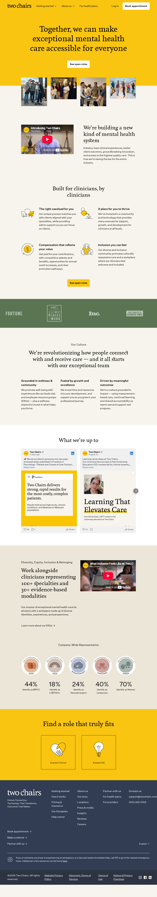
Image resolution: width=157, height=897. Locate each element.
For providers (110, 802)
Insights (81, 813)
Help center (58, 816)
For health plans (89, 6)
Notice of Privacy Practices (123, 877)
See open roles (78, 64)
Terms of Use (103, 877)
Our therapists (60, 811)
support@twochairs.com (143, 796)
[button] (46, 6)
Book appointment (136, 6)
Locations (83, 802)
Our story (82, 796)
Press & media (85, 807)
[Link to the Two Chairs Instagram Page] (140, 877)
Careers (81, 824)
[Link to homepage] (19, 6)
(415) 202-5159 (137, 802)
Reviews (82, 818)
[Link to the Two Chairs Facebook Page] (145, 877)
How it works (59, 796)
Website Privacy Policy (53, 877)
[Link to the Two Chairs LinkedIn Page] (150, 877)
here (65, 861)
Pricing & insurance (57, 804)
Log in (115, 6)
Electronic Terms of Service (80, 877)
